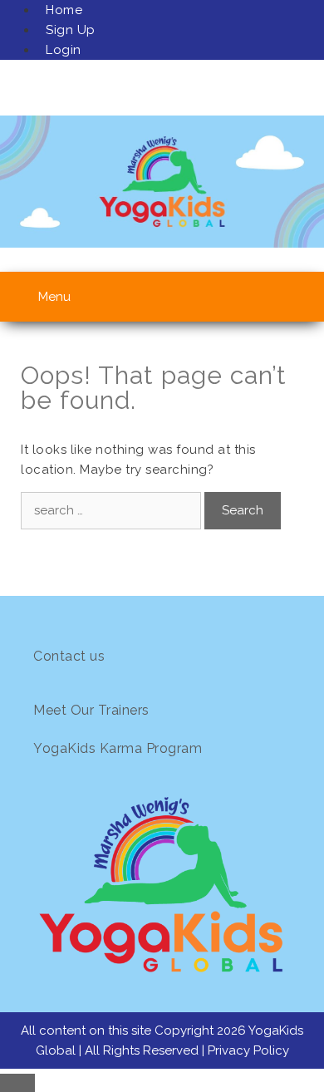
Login (63, 49)
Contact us (69, 656)
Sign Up (71, 29)
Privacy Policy (248, 1050)
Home (64, 9)
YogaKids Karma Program (117, 748)
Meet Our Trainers (91, 710)
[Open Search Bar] (292, 292)
